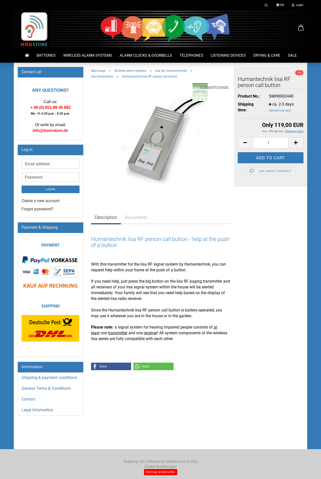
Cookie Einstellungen (160, 466)
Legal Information (37, 410)
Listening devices (228, 55)
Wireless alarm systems (87, 55)
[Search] (266, 5)
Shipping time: (246, 107)
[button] (301, 28)
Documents (136, 217)
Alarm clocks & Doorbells (146, 55)
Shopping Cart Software (141, 461)
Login (298, 5)
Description (106, 217)
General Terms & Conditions (46, 388)
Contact (28, 399)
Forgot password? (37, 209)
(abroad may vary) (280, 110)
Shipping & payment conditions (49, 377)
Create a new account (41, 200)
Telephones (191, 55)
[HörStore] (34, 30)
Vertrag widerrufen (160, 472)
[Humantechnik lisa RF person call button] (160, 139)
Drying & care (266, 55)
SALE (292, 55)
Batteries (46, 55)
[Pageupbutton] (307, 467)
